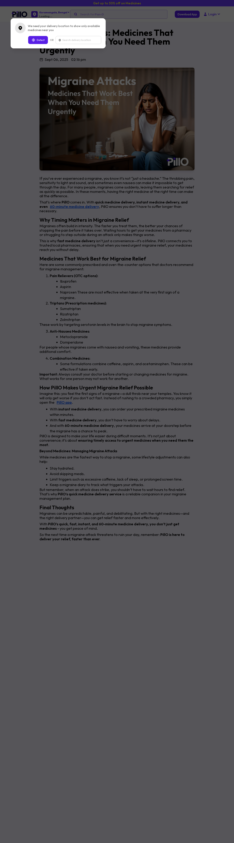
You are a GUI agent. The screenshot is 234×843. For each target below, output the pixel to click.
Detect (41, 40)
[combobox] (78, 40)
